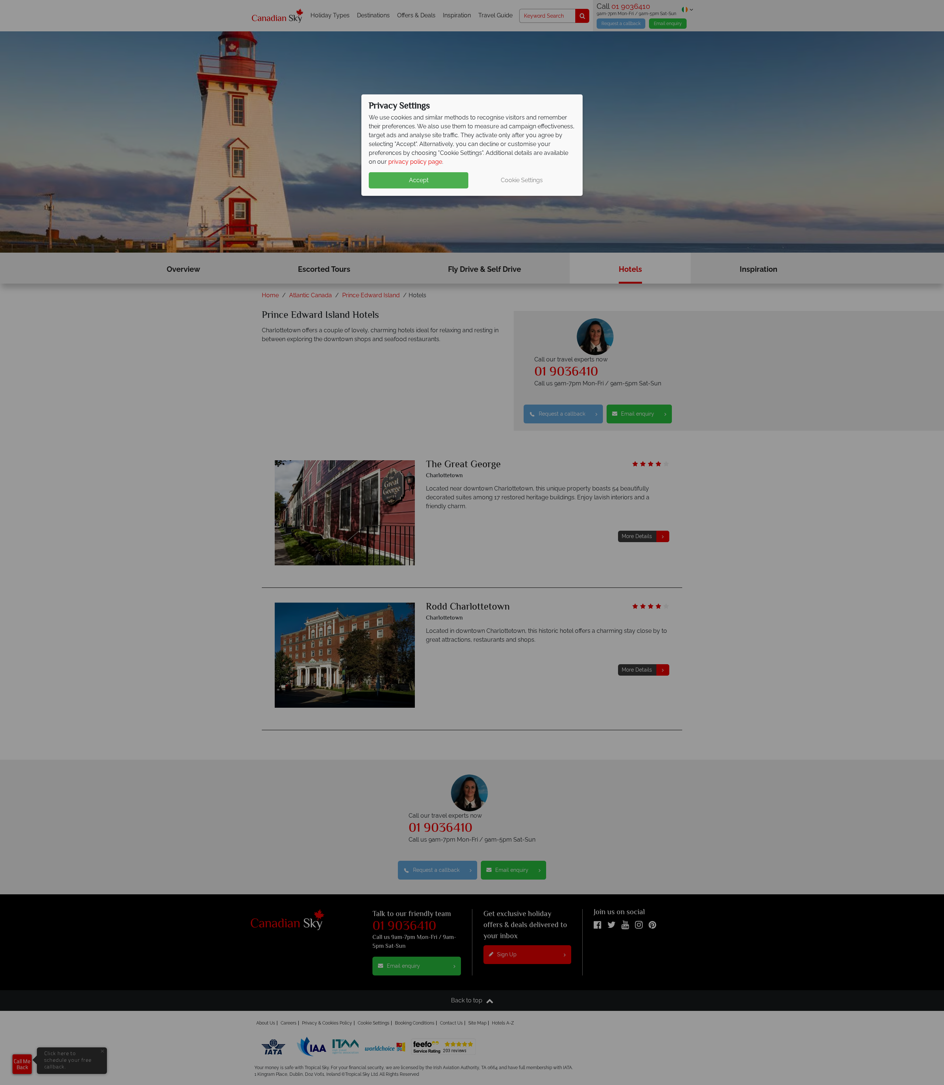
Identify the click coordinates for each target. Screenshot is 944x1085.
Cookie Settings (522, 180)
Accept (418, 180)
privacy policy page (415, 161)
